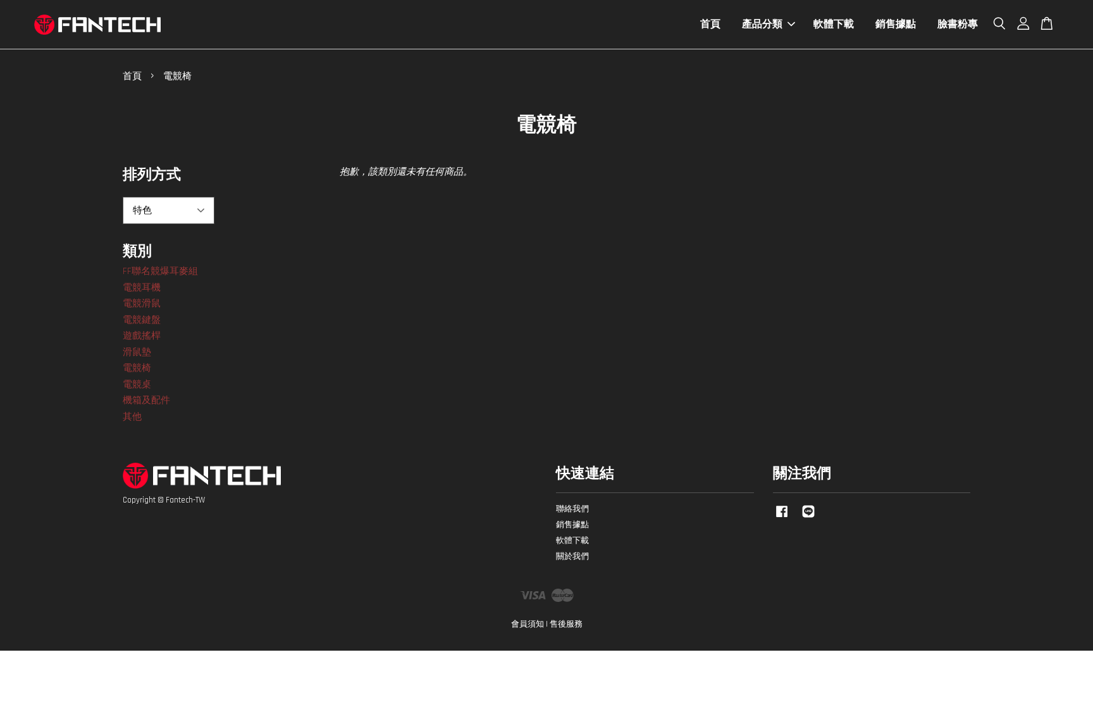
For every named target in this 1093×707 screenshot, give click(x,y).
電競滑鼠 (142, 303)
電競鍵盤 (142, 320)
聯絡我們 (572, 509)
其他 (132, 417)
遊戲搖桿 (142, 336)
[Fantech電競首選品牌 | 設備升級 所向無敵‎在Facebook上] (782, 518)
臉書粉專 (957, 24)
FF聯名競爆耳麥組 (160, 271)
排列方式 (152, 175)
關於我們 (572, 556)
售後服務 (566, 624)
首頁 (710, 24)
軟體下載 (833, 24)
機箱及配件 (146, 400)
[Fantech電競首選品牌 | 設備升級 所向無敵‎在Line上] (808, 518)
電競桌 (137, 385)
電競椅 (137, 368)
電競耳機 (142, 288)
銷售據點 (895, 24)
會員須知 (527, 624)
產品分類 (762, 24)
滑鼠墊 (137, 352)
